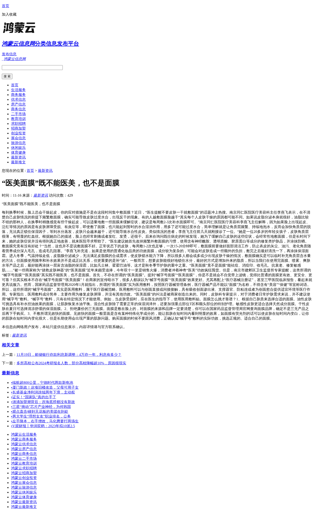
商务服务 (18, 95)
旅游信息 (18, 143)
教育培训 (18, 119)
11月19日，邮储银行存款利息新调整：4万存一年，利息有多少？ (69, 355)
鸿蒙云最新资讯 (24, 502)
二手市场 (18, 114)
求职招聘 (18, 123)
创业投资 (18, 133)
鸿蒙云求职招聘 (24, 468)
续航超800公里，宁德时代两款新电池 (42, 383)
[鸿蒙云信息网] (30, 33)
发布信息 (9, 54)
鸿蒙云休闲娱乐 (24, 492)
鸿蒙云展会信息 (24, 483)
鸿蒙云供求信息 (24, 444)
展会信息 (18, 138)
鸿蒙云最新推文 (24, 507)
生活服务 (18, 90)
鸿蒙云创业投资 (24, 478)
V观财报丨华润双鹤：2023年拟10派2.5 (43, 426)
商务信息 (18, 109)
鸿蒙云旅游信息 (24, 487)
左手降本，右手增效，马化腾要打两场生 (45, 421)
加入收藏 (9, 14)
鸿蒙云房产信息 (24, 449)
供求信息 (18, 99)
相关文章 (10, 345)
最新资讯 (18, 157)
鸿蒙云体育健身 (24, 497)
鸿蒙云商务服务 (24, 439)
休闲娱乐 (18, 148)
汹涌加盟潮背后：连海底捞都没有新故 (43, 402)
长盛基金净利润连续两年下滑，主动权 (43, 392)
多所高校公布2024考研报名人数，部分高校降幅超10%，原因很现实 (71, 363)
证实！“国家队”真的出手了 (33, 397)
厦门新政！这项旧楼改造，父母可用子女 (45, 387)
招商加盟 (18, 128)
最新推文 (18, 162)
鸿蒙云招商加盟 (24, 473)
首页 (5, 6)
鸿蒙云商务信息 (24, 454)
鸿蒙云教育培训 (24, 463)
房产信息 (18, 104)
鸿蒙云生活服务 (24, 434)
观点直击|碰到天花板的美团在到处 (39, 411)
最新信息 (10, 373)
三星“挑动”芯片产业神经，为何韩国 (41, 407)
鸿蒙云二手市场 (24, 458)
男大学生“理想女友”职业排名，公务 (41, 416)
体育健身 (18, 152)
